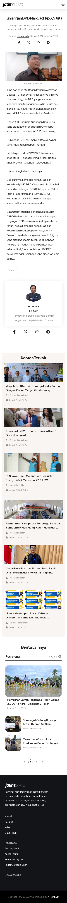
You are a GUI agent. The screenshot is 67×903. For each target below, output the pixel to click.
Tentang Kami (12, 848)
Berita (11, 270)
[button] (24, 761)
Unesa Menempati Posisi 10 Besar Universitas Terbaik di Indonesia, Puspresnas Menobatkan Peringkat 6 (29, 616)
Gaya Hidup (11, 832)
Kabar (8, 827)
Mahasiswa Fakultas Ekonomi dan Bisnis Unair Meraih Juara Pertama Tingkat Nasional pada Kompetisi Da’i (31, 571)
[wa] (38, 43)
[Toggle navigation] (63, 5)
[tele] (48, 43)
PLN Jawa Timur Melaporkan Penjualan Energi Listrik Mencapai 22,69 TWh (30, 478)
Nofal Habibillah (17, 485)
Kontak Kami (11, 853)
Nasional (9, 821)
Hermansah (23, 36)
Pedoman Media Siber (16, 864)
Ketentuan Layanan (14, 859)
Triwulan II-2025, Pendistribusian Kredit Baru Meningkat (31, 433)
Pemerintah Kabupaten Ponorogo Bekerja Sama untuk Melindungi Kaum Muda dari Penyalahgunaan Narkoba (33, 526)
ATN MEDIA (53, 896)
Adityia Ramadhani (19, 395)
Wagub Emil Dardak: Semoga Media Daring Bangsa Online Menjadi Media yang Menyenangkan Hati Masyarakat (33, 388)
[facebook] (19, 43)
